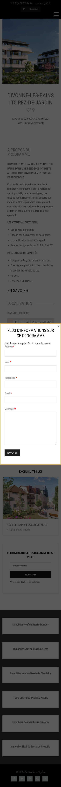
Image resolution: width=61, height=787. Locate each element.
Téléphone (11, 377)
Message (10, 409)
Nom (8, 362)
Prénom (9, 346)
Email (8, 393)
